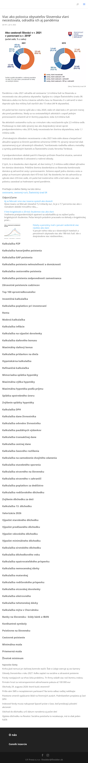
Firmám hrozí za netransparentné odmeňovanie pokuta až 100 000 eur (36, 682)
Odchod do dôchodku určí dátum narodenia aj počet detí (29, 711)
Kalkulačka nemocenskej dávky (20, 568)
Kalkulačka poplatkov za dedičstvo (22, 485)
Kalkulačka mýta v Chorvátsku (20, 609)
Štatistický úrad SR (38, 192)
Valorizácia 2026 (11, 513)
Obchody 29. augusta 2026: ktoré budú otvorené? (26, 686)
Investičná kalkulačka (15, 298)
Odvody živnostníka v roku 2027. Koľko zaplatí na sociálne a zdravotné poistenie (40, 673)
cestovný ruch (21, 192)
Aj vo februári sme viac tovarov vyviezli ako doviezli (28, 201)
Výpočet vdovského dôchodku (20, 533)
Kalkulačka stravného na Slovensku (23, 471)
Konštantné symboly (14, 623)
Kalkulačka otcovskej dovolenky (21, 589)
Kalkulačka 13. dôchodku (17, 506)
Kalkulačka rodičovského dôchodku (23, 492)
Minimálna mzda (12, 644)
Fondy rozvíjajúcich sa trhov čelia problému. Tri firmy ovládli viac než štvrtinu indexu (42, 677)
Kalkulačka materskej (15, 575)
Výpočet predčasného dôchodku (21, 526)
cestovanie (7, 192)
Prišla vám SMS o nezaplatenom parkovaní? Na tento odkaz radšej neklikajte (38, 691)
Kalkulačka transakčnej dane (19, 437)
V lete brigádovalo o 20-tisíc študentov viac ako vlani (29, 211)
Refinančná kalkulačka (15, 367)
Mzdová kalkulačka (13, 319)
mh (6, 25)
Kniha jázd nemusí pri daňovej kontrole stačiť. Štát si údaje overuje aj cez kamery (41, 668)
